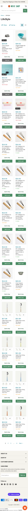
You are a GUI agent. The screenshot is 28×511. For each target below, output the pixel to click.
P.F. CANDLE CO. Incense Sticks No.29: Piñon (20, 216)
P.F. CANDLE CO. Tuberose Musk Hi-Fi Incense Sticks (7, 115)
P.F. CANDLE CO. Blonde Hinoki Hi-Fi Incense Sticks (20, 115)
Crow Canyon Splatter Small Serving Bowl (19, 284)
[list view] (25, 25)
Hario (3, 82)
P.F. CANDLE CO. (5, 118)
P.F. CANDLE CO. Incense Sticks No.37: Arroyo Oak (20, 148)
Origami (17, 48)
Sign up (22, 475)
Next (20, 443)
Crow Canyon (5, 51)
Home (2, 15)
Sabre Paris (4, 323)
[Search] (25, 10)
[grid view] (22, 25)
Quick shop (7, 56)
